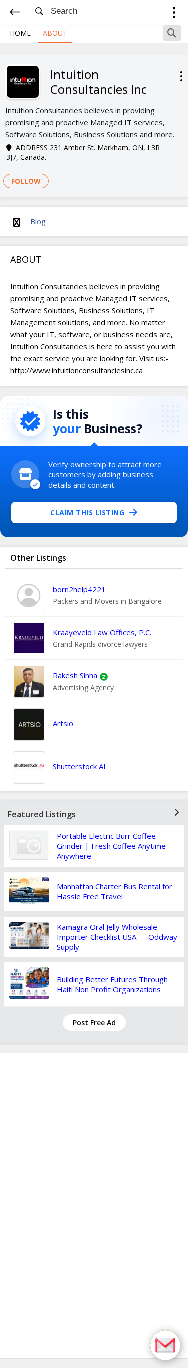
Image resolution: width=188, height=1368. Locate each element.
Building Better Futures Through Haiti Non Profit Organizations (112, 984)
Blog (38, 221)
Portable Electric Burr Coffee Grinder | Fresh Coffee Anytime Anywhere (111, 846)
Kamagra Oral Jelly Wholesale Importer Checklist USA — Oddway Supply (117, 937)
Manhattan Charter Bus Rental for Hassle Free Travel (114, 891)
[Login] (174, 14)
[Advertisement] (94, 1205)
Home (20, 33)
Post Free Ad (94, 1022)
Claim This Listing (87, 512)
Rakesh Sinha (75, 675)
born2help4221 (79, 589)
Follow (26, 181)
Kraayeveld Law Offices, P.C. (102, 632)
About (55, 33)
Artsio (63, 723)
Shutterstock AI (79, 766)
